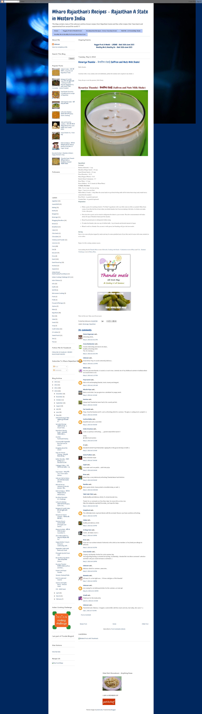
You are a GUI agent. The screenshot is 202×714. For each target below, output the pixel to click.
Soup (53, 326)
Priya (133, 249)
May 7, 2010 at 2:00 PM (90, 581)
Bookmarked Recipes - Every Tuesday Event (101, 31)
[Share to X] (111, 321)
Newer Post (83, 624)
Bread (54, 224)
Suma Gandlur (87, 552)
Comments (58, 370)
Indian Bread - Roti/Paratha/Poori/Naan (59, 273)
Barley (54, 211)
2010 (56, 391)
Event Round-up (56, 262)
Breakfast (55, 227)
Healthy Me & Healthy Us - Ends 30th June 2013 (114, 47)
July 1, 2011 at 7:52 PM (89, 610)
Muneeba (86, 575)
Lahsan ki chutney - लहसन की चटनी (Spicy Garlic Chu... (63, 503)
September (59, 403)
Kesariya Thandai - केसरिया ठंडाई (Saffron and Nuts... (63, 566)
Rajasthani (92, 324)
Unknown (86, 358)
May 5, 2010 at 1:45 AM (90, 395)
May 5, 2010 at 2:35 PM (90, 526)
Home (56, 31)
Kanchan (85, 399)
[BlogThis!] (109, 321)
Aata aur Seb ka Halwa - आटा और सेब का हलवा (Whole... (63, 480)
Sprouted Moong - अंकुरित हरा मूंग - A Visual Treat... (61, 426)
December (59, 394)
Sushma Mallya (87, 419)
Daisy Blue (93, 252)
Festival (54, 266)
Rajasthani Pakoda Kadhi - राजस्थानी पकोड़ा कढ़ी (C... (61, 432)
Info (53, 284)
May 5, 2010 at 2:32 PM (90, 516)
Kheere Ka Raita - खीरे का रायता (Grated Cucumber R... (63, 531)
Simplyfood (86, 510)
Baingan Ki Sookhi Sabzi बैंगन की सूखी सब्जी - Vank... (63, 510)
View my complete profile (59, 47)
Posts (56, 367)
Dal (53, 249)
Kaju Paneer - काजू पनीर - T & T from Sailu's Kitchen (63, 473)
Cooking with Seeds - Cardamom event (119, 249)
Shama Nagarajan (88, 334)
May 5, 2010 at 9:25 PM (90, 571)
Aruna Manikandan (88, 344)
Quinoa (54, 306)
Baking (54, 207)
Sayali (85, 465)
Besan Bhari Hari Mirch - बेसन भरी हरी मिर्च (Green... (62, 559)
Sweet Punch (56, 335)
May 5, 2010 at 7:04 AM (90, 460)
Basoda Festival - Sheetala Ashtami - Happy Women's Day (63, 154)
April (57, 593)
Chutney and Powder (58, 240)
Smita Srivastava (88, 429)
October (58, 400)
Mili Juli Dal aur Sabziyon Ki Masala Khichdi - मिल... (62, 486)
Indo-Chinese (56, 280)
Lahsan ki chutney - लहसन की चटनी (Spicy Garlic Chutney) (67, 113)
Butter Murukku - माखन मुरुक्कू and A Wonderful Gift (62, 461)
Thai (53, 342)
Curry (53, 246)
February (59, 599)
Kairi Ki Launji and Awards (61, 579)
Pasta (53, 296)
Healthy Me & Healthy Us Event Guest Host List (69, 34)
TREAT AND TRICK (88, 494)
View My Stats (56, 652)
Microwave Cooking (58, 293)
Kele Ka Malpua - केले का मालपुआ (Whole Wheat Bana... (63, 492)
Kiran (84, 474)
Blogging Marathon (58, 220)
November (59, 397)
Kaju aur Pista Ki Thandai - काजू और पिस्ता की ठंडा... (62, 454)
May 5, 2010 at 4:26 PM (90, 561)
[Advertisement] (74, 675)
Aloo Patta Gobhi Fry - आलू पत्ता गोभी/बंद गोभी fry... (62, 537)
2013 (56, 382)
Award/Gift (55, 204)
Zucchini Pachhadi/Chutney (62, 438)
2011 (56, 388)
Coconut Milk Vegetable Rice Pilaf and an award (63, 443)
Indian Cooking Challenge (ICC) (61, 277)
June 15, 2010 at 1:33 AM (90, 601)
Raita (53, 309)
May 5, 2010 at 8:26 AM (90, 470)
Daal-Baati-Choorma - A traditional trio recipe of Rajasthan (68, 93)
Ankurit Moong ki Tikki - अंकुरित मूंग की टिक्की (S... (63, 419)
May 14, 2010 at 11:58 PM (90, 591)
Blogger (113, 710)
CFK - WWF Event (61, 589)
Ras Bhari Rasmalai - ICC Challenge (62, 498)
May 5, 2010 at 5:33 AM (90, 450)
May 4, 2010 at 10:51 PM (90, 354)
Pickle (53, 300)
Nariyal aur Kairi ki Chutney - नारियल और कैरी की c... (62, 516)
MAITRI (54, 290)
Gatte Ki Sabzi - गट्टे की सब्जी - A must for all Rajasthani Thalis (67, 71)
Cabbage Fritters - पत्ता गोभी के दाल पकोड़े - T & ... (63, 467)
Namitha (85, 484)
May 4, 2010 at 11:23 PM (90, 363)
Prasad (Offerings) (57, 303)
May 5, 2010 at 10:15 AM (90, 506)
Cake (53, 230)
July (57, 409)
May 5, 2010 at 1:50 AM (90, 405)
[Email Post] (102, 321)
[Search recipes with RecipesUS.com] (57, 663)
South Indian (56, 329)
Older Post (145, 624)
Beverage (86, 324)
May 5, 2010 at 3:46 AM (90, 425)
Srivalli (105, 249)
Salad (53, 319)
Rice (53, 316)
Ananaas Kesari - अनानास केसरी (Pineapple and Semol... (61, 524)
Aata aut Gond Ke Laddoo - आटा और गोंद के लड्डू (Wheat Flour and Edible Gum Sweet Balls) (68, 125)
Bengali (54, 214)
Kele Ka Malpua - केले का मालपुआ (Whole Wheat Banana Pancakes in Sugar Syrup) (68, 145)
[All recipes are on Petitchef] (109, 704)
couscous (55, 243)
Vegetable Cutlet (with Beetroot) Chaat (62, 549)
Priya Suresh (86, 380)
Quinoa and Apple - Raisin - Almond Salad (61, 584)
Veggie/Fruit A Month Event (72, 31)
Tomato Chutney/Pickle (62, 575)
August (58, 406)
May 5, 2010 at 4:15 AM (90, 441)
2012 (56, 385)
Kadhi (53, 287)
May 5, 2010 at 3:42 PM (90, 547)
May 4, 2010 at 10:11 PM (90, 340)
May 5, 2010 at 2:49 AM (90, 415)
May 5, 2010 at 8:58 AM (90, 480)
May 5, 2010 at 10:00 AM (90, 490)
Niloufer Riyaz (87, 389)
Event (53, 259)
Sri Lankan (55, 332)
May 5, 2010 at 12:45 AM (90, 385)
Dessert (54, 253)
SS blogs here (87, 530)
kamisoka (100, 710)
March (58, 596)
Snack (54, 322)
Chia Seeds (55, 233)
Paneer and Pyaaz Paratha (61, 571)
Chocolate (55, 236)
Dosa (53, 256)
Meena (85, 368)
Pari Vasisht (86, 409)
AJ (83, 445)
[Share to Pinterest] (115, 321)
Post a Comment (86, 615)
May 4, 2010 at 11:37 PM (90, 375)
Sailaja (85, 520)
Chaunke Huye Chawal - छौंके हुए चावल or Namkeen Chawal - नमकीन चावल (68, 161)
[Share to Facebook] (113, 321)
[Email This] (107, 321)
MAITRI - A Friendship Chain (130, 31)
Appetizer (55, 201)
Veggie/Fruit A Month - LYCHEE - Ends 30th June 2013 (114, 44)
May (57, 415)
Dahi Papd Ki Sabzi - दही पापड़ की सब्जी (68, 103)
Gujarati (54, 269)
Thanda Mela (94, 249)
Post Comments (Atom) (118, 629)
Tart (53, 338)
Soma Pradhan (87, 455)
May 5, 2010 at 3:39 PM (90, 535)
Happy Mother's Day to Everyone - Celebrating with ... (62, 544)
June (57, 412)
